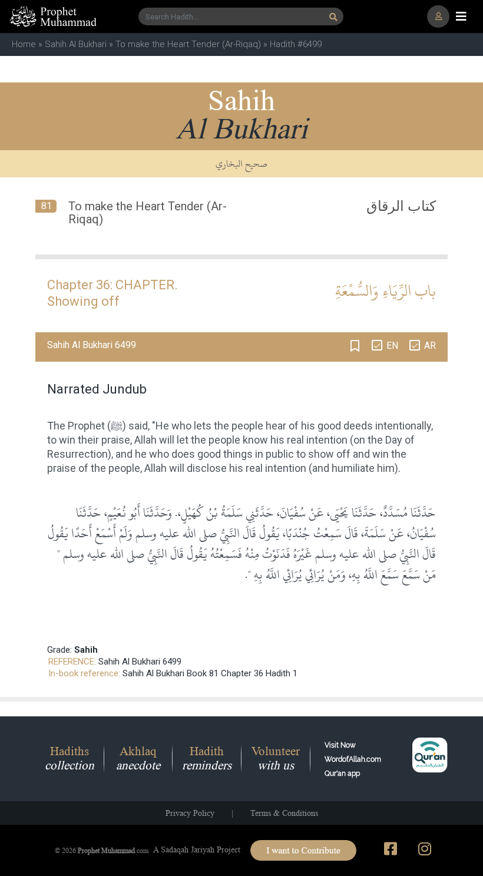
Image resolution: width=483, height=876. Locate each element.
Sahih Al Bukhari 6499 (139, 661)
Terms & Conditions (284, 813)
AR (430, 345)
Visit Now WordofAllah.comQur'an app (353, 759)
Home (24, 44)
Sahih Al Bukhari (76, 44)
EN (392, 345)
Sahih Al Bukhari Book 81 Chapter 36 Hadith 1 (210, 673)
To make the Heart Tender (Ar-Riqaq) (188, 44)
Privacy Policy (190, 813)
